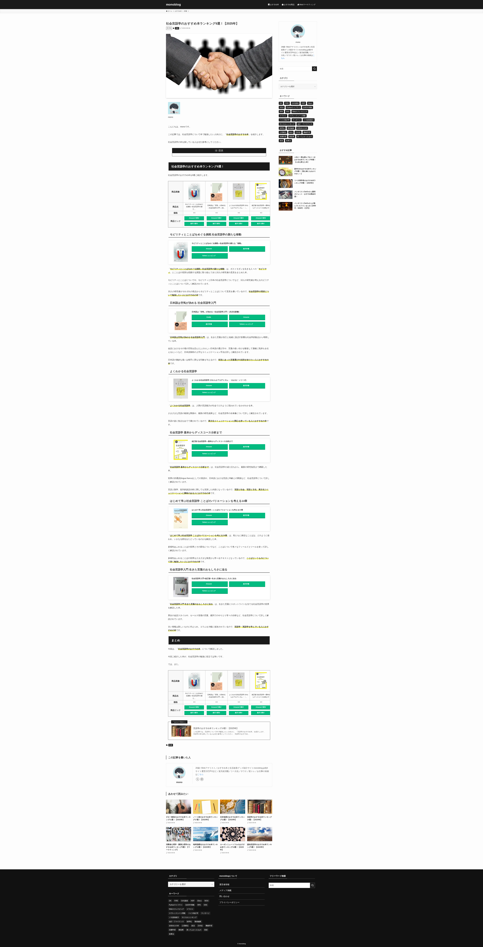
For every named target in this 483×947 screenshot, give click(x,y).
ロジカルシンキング (287, 124)
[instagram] (202, 779)
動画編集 (291, 128)
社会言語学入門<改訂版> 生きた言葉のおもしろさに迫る (214, 578)
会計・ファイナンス (304, 124)
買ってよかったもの (304, 136)
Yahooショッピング (209, 256)
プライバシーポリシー (229, 902)
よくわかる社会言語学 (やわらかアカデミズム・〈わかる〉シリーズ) (219, 380)
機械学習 (307, 132)
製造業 (291, 136)
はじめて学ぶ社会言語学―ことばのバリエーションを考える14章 (217, 510)
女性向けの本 (302, 128)
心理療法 (283, 132)
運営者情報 (224, 884)
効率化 (282, 128)
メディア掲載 (225, 890)
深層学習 (283, 136)
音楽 (281, 141)
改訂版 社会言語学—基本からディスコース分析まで (212, 441)
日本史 (298, 132)
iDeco (310, 103)
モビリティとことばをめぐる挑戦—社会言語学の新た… (194, 206)
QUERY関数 (307, 107)
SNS (287, 112)
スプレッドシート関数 (297, 116)
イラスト (283, 116)
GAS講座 (295, 103)
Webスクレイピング (299, 112)
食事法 (288, 141)
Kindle (209, 317)
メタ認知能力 (309, 120)
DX (281, 103)
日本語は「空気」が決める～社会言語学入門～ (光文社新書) (215, 312)
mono (179, 782)
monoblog (173, 4)
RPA (281, 112)
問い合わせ (224, 896)
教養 (177, 28)
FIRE (287, 103)
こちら (200, 774)
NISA (282, 107)
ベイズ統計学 (285, 120)
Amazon (209, 249)
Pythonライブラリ (293, 107)
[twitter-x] (197, 779)
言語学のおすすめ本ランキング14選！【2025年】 (215, 728)
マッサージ (297, 120)
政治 (291, 132)
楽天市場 (246, 249)
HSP (303, 103)
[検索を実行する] (314, 68)
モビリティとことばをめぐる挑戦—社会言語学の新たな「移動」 (217, 243)
